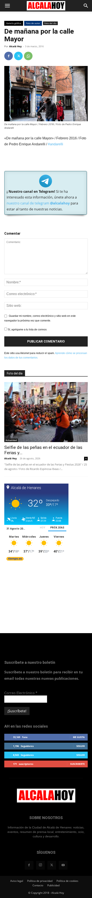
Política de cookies (67, 881)
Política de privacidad (39, 881)
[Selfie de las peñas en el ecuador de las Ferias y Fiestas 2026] (46, 412)
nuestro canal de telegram (38, 203)
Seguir (80, 746)
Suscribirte (77, 763)
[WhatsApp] (28, 56)
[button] (7, 5)
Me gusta (79, 737)
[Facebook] (8, 56)
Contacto (38, 885)
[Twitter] (18, 56)
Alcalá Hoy (15, 46)
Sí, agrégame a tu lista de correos (27, 329)
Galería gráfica (13, 23)
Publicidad (53, 885)
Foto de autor (33, 23)
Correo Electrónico (20, 693)
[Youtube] (63, 865)
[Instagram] (40, 865)
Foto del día (50, 23)
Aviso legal (16, 881)
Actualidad (11, 440)
